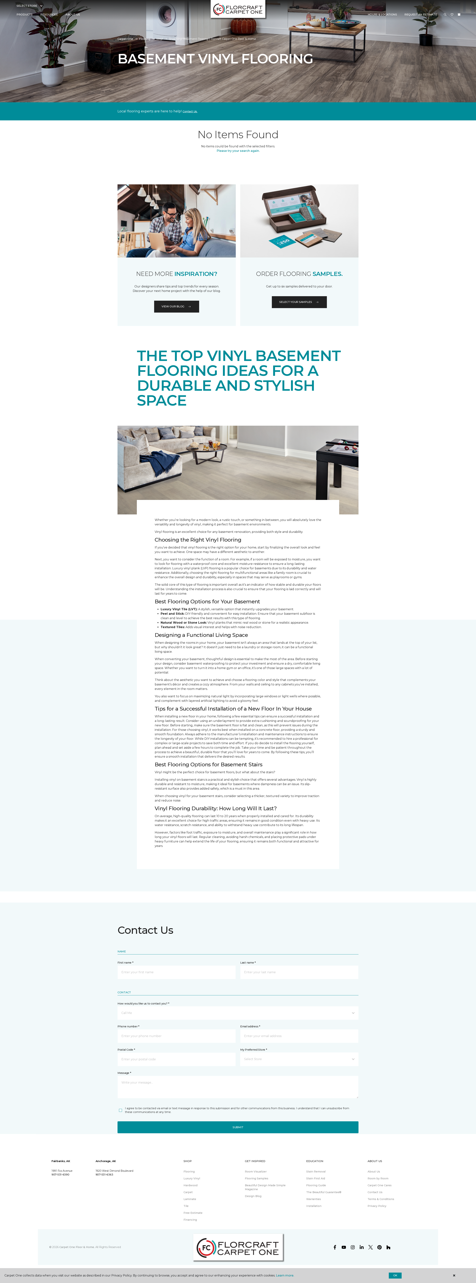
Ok (395, 1275)
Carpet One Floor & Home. (77, 1247)
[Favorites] (452, 15)
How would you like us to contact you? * (143, 1003)
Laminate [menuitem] (190, 1199)
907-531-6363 (104, 1174)
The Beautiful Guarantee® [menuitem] (323, 1192)
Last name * (248, 962)
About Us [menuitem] (374, 1171)
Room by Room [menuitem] (378, 1178)
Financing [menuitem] (190, 1219)
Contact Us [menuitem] (375, 1192)
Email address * (250, 1026)
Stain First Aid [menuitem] (315, 1178)
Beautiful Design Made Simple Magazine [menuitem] (265, 1187)
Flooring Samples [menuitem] (256, 1178)
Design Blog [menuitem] (253, 1196)
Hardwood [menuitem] (190, 1185)
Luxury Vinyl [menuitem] (192, 1178)
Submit (238, 1127)
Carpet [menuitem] (188, 1192)
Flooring (144, 39)
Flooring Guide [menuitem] (316, 1185)
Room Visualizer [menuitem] (256, 1171)
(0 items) (459, 14)
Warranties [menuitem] (313, 1199)
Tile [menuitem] (186, 1206)
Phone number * (128, 1026)
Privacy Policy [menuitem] (377, 1206)
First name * (125, 962)
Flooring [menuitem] (189, 1171)
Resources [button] (49, 14)
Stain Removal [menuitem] (316, 1171)
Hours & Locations (382, 14)
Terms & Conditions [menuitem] (381, 1199)
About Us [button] (72, 14)
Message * (124, 1073)
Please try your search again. (238, 151)
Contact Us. (190, 111)
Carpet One (125, 39)
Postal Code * (126, 1049)
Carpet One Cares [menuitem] (380, 1185)
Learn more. (285, 1275)
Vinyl (159, 39)
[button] (445, 15)
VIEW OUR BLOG (173, 306)
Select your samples (295, 302)
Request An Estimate (420, 14)
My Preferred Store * (253, 1049)
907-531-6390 (60, 1174)
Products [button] (25, 14)
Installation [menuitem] (313, 1206)
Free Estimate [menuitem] (193, 1213)
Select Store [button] (27, 5)
